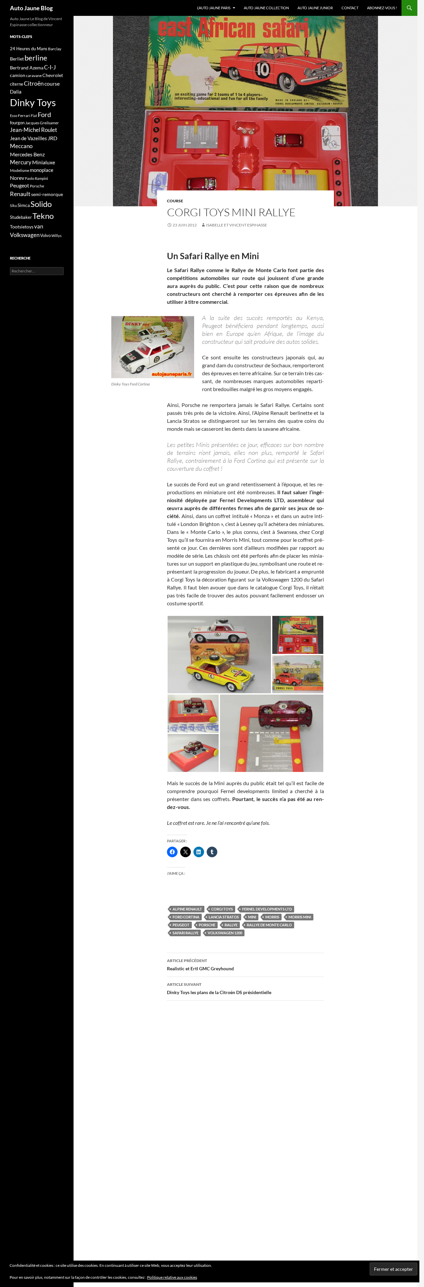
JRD (52, 138)
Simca (24, 205)
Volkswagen (24, 234)
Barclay (54, 48)
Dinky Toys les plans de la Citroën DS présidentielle (219, 988)
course (175, 200)
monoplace (41, 170)
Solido (41, 204)
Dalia (16, 92)
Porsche (207, 925)
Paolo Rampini (36, 178)
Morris (272, 917)
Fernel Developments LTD (267, 909)
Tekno (43, 216)
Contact (350, 8)
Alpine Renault (187, 909)
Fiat (34, 115)
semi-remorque (47, 194)
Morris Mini (300, 917)
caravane (34, 75)
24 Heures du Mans (28, 48)
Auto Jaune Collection (266, 8)
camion (17, 75)
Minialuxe (43, 162)
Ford (44, 114)
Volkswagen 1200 (225, 933)
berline (36, 57)
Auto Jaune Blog (31, 8)
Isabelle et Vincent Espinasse (236, 224)
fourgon (17, 122)
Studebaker (21, 217)
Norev (17, 178)
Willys (56, 235)
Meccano (21, 145)
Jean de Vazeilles (28, 138)
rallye (231, 925)
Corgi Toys (222, 909)
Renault (20, 193)
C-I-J (50, 67)
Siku (13, 205)
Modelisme (19, 170)
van (38, 226)
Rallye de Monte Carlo (269, 925)
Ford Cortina (186, 917)
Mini (252, 917)
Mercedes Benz (27, 154)
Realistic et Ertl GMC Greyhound (200, 964)
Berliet (17, 58)
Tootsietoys (21, 226)
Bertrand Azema (26, 67)
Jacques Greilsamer (42, 122)
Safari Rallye (185, 933)
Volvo (45, 235)
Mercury (20, 162)
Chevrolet (52, 75)
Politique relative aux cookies (172, 1277)
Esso (13, 115)
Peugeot (181, 925)
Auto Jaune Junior (315, 8)
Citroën (34, 83)
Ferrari (24, 115)
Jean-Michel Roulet (33, 130)
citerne (16, 84)
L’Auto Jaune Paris (214, 8)
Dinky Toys (33, 102)
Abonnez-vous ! (382, 8)
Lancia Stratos (224, 917)
